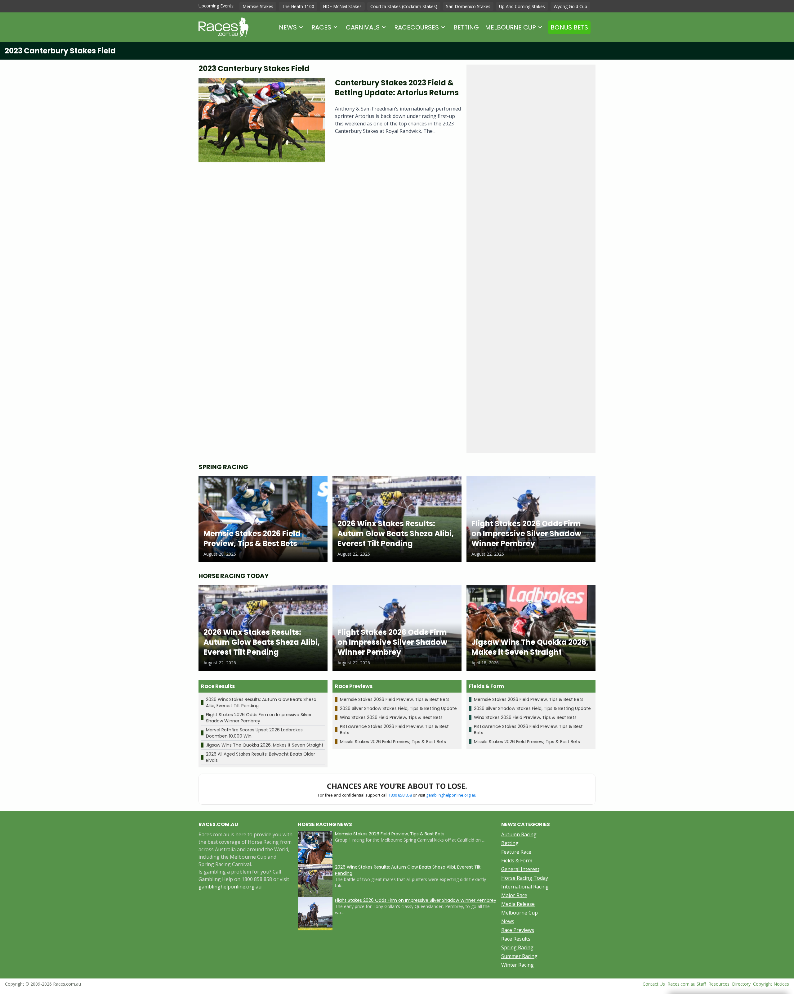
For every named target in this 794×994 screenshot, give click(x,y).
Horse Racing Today (524, 877)
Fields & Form (516, 860)
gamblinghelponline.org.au (451, 795)
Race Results (515, 938)
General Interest (520, 869)
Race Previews (517, 930)
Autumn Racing (519, 834)
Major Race (514, 895)
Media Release (518, 904)
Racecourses (416, 27)
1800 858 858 (400, 795)
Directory (741, 984)
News (288, 27)
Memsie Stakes (258, 6)
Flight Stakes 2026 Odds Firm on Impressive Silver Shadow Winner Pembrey (259, 718)
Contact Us (654, 984)
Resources (718, 984)
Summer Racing (519, 956)
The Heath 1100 (298, 6)
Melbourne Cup (510, 27)
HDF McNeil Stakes (342, 6)
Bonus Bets (569, 27)
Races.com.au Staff (686, 984)
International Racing (525, 886)
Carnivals (363, 27)
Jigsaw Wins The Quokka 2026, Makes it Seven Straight (264, 745)
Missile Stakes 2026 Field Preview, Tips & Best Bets (393, 742)
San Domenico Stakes (468, 6)
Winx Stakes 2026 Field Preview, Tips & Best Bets (391, 717)
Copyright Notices (771, 984)
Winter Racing (517, 964)
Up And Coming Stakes (522, 6)
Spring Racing (517, 947)
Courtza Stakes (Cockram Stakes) (403, 6)
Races (321, 27)
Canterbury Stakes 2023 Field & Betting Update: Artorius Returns (397, 88)
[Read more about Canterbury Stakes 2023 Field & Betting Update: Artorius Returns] (261, 120)
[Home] (223, 27)
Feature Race (516, 851)
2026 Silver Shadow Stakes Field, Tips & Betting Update (398, 708)
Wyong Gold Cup (570, 6)
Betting (466, 27)
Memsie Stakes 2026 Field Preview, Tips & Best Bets (394, 699)
